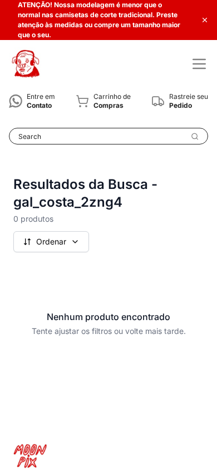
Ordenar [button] (51, 241)
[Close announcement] (205, 20)
